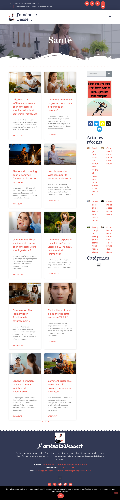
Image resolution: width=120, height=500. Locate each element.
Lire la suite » (18, 136)
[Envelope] (86, 3)
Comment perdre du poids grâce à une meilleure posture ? (96, 210)
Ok (60, 496)
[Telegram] (99, 129)
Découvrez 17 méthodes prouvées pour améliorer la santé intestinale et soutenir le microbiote (25, 106)
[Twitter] (97, 3)
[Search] (109, 74)
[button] (110, 17)
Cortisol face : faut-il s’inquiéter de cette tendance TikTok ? (59, 314)
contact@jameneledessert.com (49, 470)
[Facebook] (90, 123)
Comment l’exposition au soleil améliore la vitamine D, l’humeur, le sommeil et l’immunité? (60, 246)
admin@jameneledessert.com (78, 470)
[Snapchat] (102, 123)
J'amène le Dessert (27, 17)
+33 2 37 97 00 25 (65, 467)
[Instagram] (103, 3)
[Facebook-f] (92, 3)
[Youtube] (103, 6)
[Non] (116, 493)
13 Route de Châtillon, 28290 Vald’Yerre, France (65, 464)
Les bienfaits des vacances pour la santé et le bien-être (59, 175)
